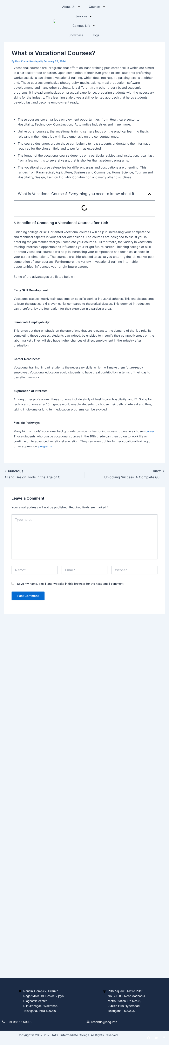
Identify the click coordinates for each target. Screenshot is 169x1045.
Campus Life (81, 26)
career (150, 431)
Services (81, 16)
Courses (95, 7)
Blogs (95, 35)
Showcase (76, 35)
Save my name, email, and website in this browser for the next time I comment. (70, 583)
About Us (68, 7)
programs (45, 446)
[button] (149, 193)
